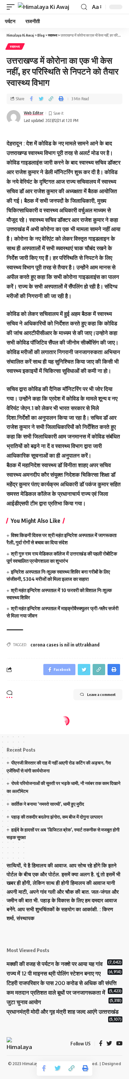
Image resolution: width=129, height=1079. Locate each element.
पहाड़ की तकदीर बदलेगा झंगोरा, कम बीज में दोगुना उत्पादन (57, 817)
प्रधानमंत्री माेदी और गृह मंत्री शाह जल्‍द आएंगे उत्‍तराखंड (62, 1011)
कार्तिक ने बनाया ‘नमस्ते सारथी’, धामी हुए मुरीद (47, 804)
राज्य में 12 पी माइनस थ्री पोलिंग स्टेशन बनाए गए (54, 973)
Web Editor (33, 112)
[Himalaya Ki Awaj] (43, 7)
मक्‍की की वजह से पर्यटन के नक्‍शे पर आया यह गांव (55, 963)
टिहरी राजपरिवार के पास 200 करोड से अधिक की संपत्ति (61, 982)
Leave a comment (101, 694)
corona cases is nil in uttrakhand (65, 644)
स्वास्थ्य (15, 46)
